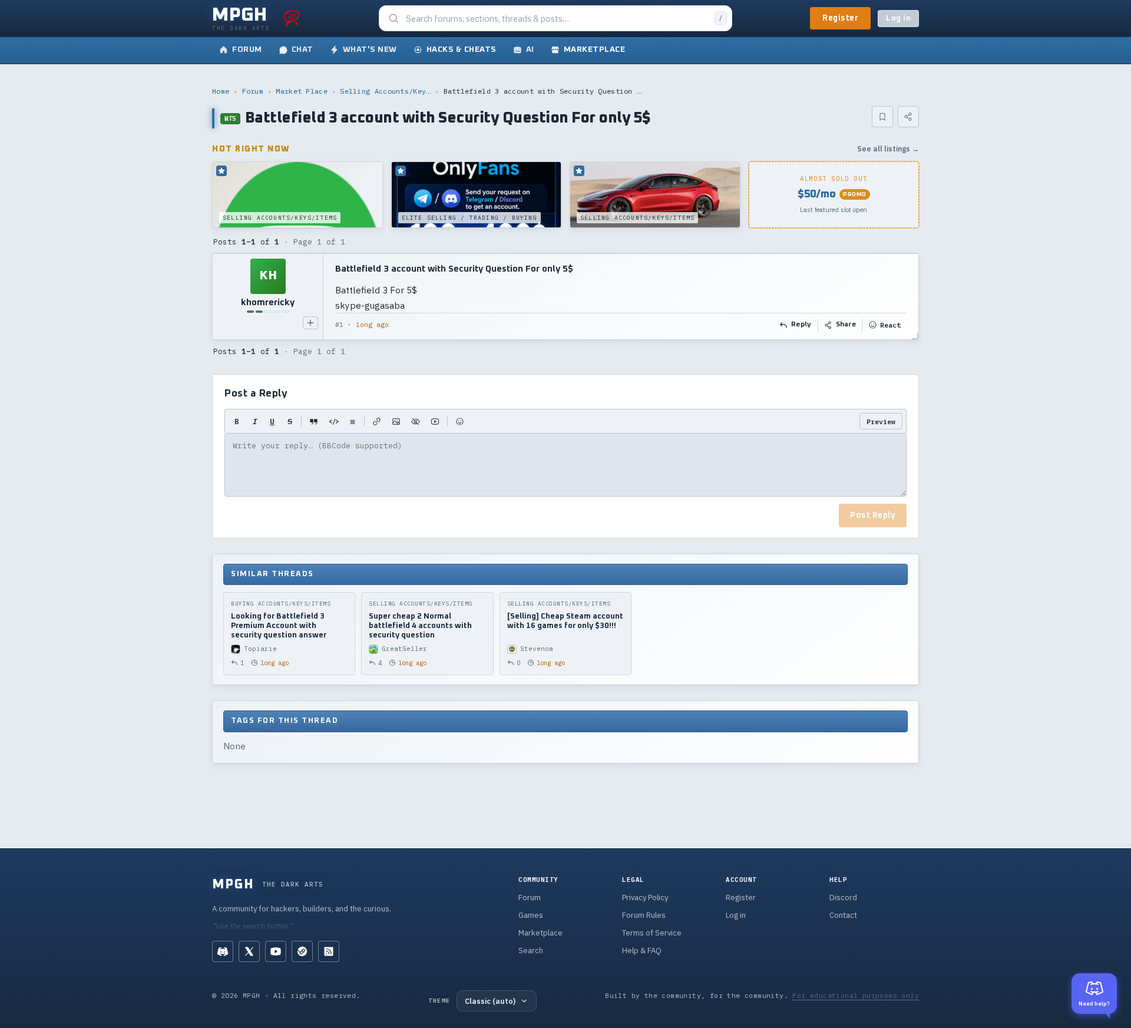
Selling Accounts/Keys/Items (385, 91)
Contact (843, 915)
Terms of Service (652, 933)
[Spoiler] (415, 421)
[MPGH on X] (249, 951)
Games (530, 915)
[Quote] (314, 421)
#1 (339, 324)
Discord (843, 898)
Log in (898, 18)
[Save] (882, 116)
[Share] (908, 116)
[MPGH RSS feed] (328, 951)
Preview (881, 421)
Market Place (302, 91)
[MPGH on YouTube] (275, 951)
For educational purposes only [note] (855, 995)
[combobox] (557, 18)
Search (530, 951)
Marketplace (540, 933)
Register (840, 18)
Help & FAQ (642, 951)
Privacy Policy (645, 898)
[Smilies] (460, 421)
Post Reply (872, 515)
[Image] (396, 421)
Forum (253, 91)
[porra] (292, 18)
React (890, 324)
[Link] (377, 421)
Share (846, 324)
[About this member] (310, 322)
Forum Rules (644, 915)
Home (220, 91)
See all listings (888, 148)
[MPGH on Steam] (302, 951)
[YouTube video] (435, 421)
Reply (801, 324)
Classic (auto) (490, 1001)
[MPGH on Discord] (222, 951)
